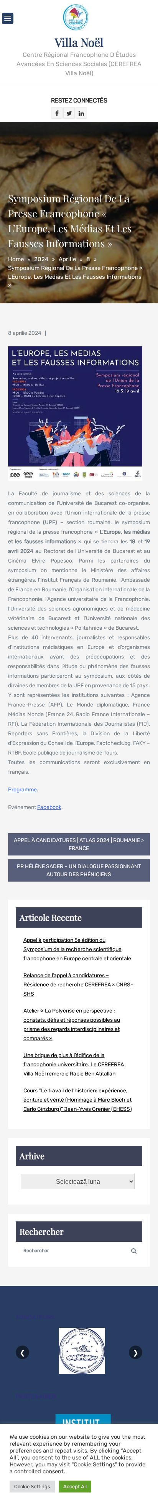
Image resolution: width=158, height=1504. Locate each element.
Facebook (49, 807)
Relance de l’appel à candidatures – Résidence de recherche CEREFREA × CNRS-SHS (78, 984)
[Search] (133, 1250)
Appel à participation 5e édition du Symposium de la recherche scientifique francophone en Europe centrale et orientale (77, 949)
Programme (22, 789)
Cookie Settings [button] (32, 1486)
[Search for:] (79, 1250)
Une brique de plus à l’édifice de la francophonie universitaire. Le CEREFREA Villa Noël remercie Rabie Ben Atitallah (73, 1064)
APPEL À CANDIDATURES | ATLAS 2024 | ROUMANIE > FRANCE (79, 844)
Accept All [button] (75, 1486)
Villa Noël (79, 42)
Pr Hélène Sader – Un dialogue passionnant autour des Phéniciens (79, 870)
